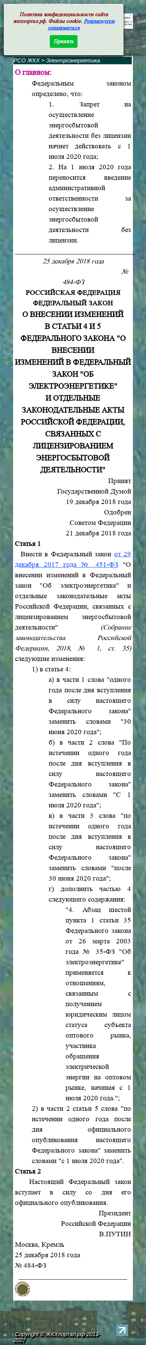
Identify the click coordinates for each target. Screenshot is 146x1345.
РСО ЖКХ (26, 61)
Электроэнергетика (73, 61)
